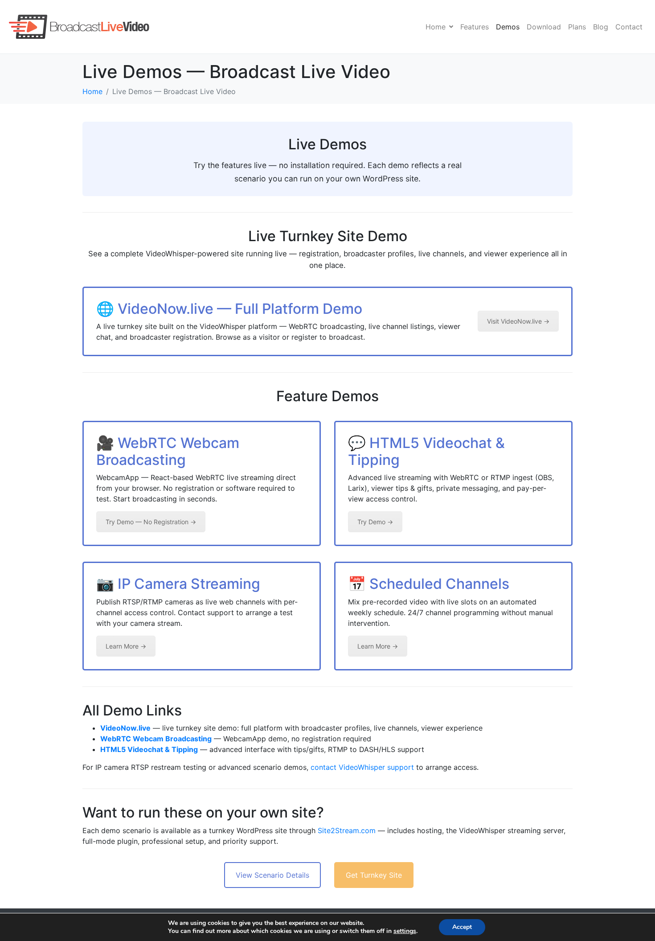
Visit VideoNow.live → (518, 321)
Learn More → (126, 646)
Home (436, 26)
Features (474, 26)
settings (404, 931)
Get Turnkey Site (374, 875)
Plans (577, 26)
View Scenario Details (272, 875)
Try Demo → (375, 522)
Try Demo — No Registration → (151, 522)
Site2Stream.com (347, 830)
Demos (508, 26)
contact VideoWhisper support (362, 767)
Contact (629, 26)
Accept (462, 927)
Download (544, 26)
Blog (600, 26)
